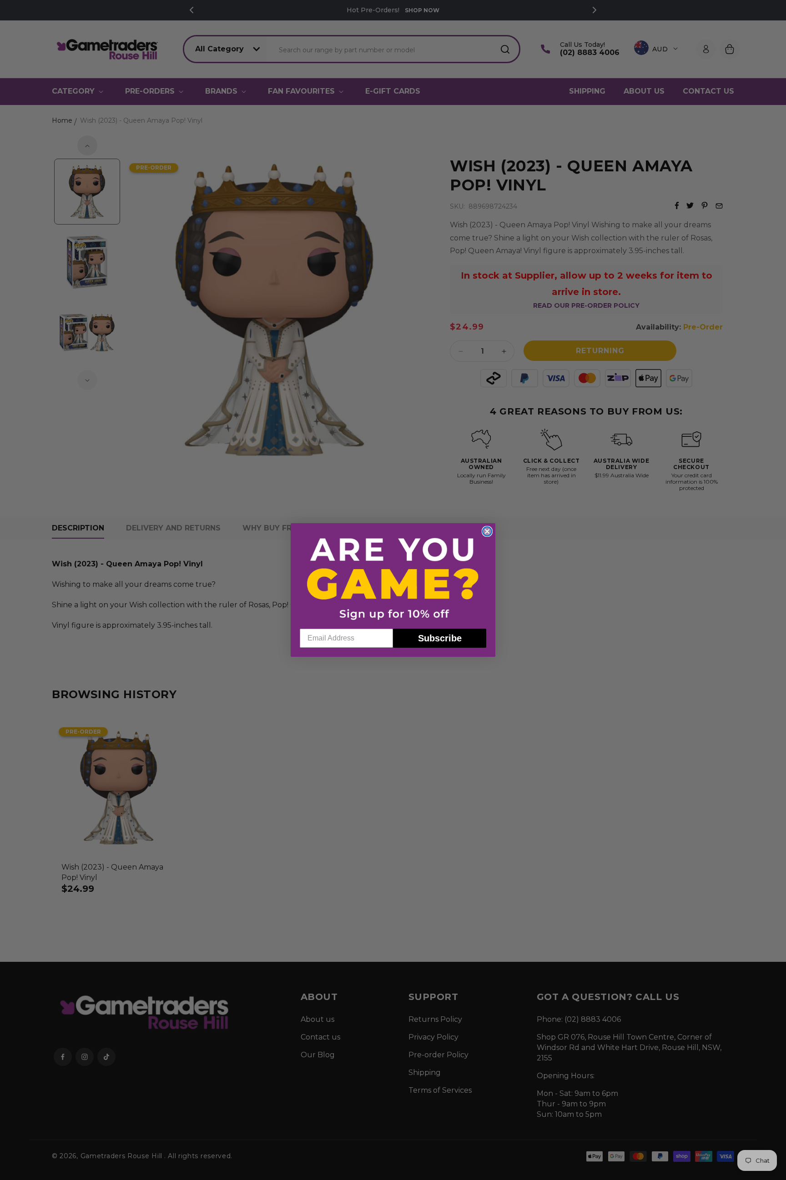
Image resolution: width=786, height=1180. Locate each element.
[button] (393, 578)
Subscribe (440, 638)
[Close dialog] (487, 531)
